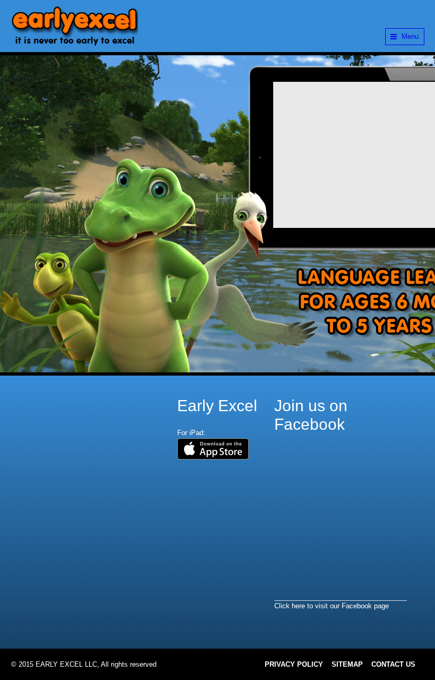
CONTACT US (393, 664)
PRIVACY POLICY (294, 664)
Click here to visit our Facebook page (331, 606)
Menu (410, 36)
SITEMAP (347, 664)
